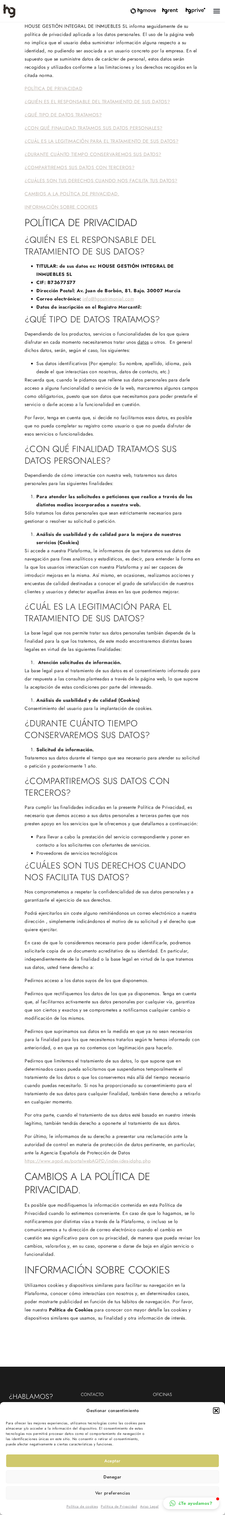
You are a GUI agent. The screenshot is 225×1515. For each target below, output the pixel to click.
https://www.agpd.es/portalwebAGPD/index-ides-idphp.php (88, 1161)
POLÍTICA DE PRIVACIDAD (53, 88)
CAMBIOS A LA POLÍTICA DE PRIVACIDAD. (72, 193)
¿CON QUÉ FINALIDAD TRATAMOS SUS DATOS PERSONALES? (94, 128)
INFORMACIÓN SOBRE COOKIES (61, 207)
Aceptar (112, 1461)
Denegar (112, 1477)
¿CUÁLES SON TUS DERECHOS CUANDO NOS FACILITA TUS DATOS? (101, 180)
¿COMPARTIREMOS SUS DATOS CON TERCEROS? (79, 167)
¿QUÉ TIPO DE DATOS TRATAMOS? (63, 114)
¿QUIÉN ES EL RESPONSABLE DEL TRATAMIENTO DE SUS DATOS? (97, 101)
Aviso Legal (149, 1506)
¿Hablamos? (31, 1396)
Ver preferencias (112, 1493)
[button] (216, 1410)
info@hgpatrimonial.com (108, 298)
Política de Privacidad (119, 1506)
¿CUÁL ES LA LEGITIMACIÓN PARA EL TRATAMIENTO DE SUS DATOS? (101, 141)
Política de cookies (82, 1506)
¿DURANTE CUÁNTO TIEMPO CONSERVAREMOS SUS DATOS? (93, 154)
